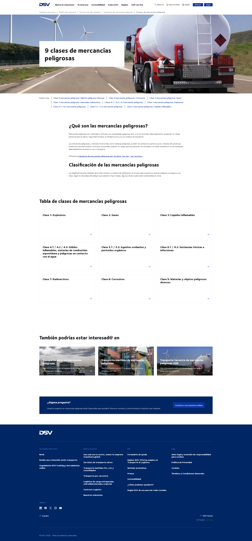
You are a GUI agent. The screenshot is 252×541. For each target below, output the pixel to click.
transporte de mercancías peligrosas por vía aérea (99, 156)
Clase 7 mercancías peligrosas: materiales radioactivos (76, 102)
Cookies (175, 468)
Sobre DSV (113, 5)
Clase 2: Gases (110, 215)
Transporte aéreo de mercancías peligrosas (62, 361)
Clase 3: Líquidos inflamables (177, 215)
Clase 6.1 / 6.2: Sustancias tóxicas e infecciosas (182, 248)
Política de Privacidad (182, 462)
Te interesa (82, 5)
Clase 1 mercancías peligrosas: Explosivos (165, 102)
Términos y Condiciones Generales (188, 473)
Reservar (198, 5)
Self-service (137, 5)
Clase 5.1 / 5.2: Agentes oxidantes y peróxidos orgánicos (123, 248)
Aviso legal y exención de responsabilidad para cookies (191, 455)
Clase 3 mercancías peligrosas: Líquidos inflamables (149, 106)
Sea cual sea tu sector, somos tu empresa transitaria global (103, 455)
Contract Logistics (92, 489)
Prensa (130, 473)
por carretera (136, 156)
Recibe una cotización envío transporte (58, 460)
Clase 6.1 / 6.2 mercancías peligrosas (69, 106)
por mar (125, 156)
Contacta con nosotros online (189, 405)
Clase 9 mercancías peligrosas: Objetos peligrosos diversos (78, 97)
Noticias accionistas (136, 468)
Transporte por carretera (95, 475)
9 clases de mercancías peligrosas (150, 12)
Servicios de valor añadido (89, 12)
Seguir (208, 5)
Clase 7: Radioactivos (56, 279)
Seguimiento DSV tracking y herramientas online (59, 466)
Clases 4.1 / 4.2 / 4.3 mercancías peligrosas (124, 102)
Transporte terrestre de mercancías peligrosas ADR (181, 361)
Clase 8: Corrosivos (113, 279)
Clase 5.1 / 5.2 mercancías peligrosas (106, 106)
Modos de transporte (67, 12)
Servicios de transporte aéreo (98, 462)
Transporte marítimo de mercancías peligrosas (122, 361)
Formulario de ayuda (137, 454)
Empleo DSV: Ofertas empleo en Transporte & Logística (142, 461)
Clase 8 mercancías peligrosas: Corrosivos (127, 97)
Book (41, 454)
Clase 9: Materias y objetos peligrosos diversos (183, 280)
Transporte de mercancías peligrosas (118, 12)
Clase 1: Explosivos (54, 215)
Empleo (124, 5)
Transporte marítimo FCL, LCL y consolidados (98, 469)
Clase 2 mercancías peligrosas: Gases (165, 97)
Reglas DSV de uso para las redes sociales (146, 490)
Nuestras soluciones (64, 5)
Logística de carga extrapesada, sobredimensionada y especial (98, 482)
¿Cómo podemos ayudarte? (140, 484)
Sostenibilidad (98, 5)
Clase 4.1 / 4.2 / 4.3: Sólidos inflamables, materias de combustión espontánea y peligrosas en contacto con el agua (65, 251)
